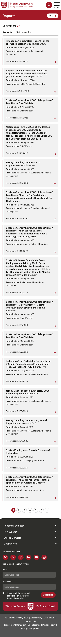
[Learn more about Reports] (14, 32)
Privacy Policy (48, 625)
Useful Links (30, 621)
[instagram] (44, 557)
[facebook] (21, 557)
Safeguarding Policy (30, 628)
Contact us (49, 618)
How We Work (11, 531)
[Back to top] (57, 633)
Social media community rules (16, 564)
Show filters (9, 26)
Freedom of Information (15, 625)
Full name (7, 581)
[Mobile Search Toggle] (49, 5)
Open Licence (34, 625)
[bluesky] (5, 557)
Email (5, 569)
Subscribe (48, 595)
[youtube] (36, 557)
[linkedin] (28, 557)
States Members (12, 538)
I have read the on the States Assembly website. (18, 595)
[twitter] (13, 557)
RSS (51, 15)
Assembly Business (14, 525)
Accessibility (36, 618)
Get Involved (10, 543)
